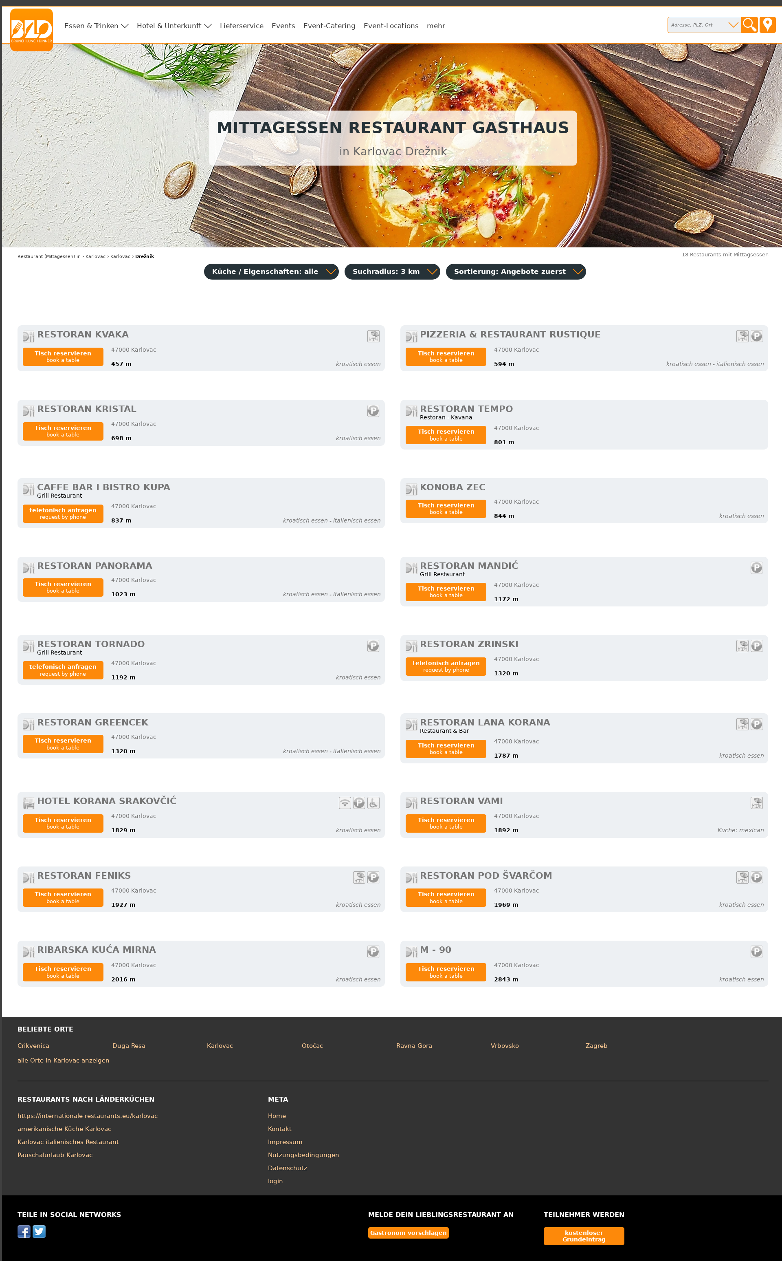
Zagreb (597, 1045)
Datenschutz (287, 1168)
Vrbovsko (505, 1045)
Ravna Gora (414, 1045)
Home (277, 1116)
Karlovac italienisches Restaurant (68, 1142)
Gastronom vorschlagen (408, 1233)
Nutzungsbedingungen (303, 1155)
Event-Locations (391, 26)
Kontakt (280, 1129)
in (49, 256)
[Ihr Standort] (768, 25)
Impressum (285, 1142)
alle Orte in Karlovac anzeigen (64, 1060)
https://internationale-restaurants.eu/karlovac (88, 1116)
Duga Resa (128, 1045)
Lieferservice (242, 26)
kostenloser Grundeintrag (584, 1236)
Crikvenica (33, 1045)
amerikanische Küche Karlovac (64, 1129)
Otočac (312, 1045)
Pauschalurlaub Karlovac (55, 1155)
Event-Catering (329, 26)
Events (283, 26)
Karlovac (220, 1045)
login (275, 1181)
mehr (436, 26)
